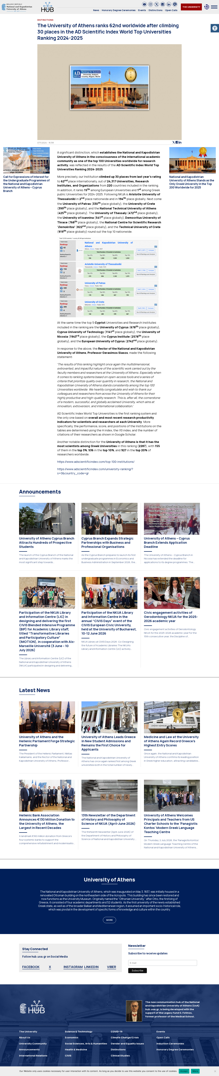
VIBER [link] (111, 967)
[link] (215, 28)
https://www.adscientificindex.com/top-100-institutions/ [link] (96, 462)
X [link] (50, 967)
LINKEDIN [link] (91, 967)
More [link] (195, 1071)
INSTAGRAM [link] (73, 967)
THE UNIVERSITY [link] (191, 6)
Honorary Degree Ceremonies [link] (118, 10)
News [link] (96, 10)
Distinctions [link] (155, 10)
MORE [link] (109, 919)
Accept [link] (184, 1071)
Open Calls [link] (171, 10)
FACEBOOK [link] (31, 967)
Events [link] (142, 10)
